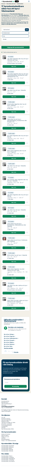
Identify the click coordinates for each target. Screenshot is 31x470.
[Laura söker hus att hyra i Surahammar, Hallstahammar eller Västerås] (4, 225)
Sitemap (3, 427)
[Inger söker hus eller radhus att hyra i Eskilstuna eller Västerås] (4, 301)
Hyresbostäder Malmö (6, 448)
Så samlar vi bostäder (6, 423)
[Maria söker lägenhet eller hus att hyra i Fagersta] (4, 152)
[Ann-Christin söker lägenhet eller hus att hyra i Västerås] (4, 180)
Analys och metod (5, 434)
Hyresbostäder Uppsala (7, 449)
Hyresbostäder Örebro (6, 456)
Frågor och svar (5, 436)
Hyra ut (3, 3)
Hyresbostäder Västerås (7, 450)
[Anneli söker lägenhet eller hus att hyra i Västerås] (4, 105)
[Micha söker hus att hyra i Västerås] (4, 255)
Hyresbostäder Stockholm (7, 445)
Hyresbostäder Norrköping (7, 461)
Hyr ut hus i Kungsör (9, 340)
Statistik (3, 438)
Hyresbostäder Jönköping (7, 459)
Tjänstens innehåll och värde (8, 422)
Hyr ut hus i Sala (8, 346)
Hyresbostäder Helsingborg (8, 458)
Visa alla (16, 352)
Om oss (3, 417)
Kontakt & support (5, 418)
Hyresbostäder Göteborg (7, 447)
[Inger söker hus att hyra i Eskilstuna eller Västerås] (4, 241)
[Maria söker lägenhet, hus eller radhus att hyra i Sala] (4, 271)
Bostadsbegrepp (5, 439)
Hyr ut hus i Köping (8, 342)
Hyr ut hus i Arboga (9, 334)
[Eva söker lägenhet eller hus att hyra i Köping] (4, 136)
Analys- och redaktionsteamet (8, 440)
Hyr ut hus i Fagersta (9, 336)
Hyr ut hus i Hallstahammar (11, 338)
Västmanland (20, 3)
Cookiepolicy (4, 426)
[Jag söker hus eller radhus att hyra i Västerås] (4, 286)
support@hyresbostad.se (7, 406)
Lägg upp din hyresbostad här (15, 47)
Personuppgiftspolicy (6, 425)
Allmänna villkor (5, 421)
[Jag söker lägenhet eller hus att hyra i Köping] (4, 196)
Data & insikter (5, 435)
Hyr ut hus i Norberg (9, 344)
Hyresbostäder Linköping (7, 457)
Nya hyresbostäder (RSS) (7, 429)
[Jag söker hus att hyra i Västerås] (4, 90)
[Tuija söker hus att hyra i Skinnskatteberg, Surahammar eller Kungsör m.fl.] (4, 121)
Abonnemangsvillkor (6, 420)
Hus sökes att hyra (11, 3)
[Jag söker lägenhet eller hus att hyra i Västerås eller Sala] (4, 60)
